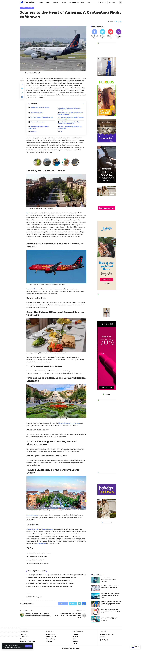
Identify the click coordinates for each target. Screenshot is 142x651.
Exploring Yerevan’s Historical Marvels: (42, 117)
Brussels (30, 7)
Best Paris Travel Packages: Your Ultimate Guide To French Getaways (51, 583)
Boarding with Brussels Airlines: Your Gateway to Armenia (69, 109)
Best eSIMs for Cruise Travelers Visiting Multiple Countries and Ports (110, 595)
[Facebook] (94, 34)
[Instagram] (119, 34)
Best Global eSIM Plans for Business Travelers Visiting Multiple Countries (111, 579)
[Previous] (34, 162)
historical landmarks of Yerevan (69, 423)
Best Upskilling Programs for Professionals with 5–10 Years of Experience (110, 618)
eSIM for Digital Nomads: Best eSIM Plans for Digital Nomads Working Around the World (111, 603)
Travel (23, 7)
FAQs (61, 131)
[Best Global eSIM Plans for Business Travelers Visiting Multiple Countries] (95, 580)
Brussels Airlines (31, 289)
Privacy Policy (7, 647)
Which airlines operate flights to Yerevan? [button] (40, 553)
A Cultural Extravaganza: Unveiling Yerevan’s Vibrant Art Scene (68, 122)
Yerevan (29, 213)
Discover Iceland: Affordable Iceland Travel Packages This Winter (50, 586)
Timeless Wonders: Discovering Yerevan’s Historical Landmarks (71, 118)
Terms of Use (17, 647)
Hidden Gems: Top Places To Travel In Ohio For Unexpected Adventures (52, 577)
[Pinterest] (111, 34)
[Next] (78, 162)
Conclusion (33, 131)
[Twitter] (103, 34)
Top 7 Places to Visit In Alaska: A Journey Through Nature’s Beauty (50, 580)
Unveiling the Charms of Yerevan (39, 107)
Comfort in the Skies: (37, 112)
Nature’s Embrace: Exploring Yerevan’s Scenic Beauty (70, 127)
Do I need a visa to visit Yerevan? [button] (37, 560)
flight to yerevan (38, 597)
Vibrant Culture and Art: (38, 122)
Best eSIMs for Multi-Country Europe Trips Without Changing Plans (110, 611)
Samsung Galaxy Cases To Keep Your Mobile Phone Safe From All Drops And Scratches (57, 575)
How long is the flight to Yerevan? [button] (38, 556)
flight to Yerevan (33, 529)
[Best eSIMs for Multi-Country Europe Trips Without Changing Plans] (95, 611)
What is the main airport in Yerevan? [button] (38, 563)
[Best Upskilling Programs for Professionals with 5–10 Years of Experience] (95, 619)
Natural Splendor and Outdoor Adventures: (39, 127)
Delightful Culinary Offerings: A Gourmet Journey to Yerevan (70, 113)
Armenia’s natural (32, 515)
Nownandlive (41, 543)
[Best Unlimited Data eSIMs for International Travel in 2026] (95, 588)
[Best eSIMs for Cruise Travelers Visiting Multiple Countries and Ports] (95, 596)
